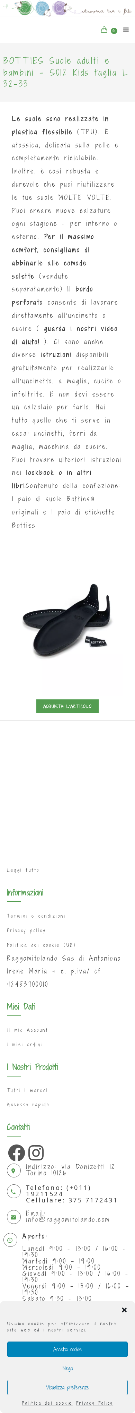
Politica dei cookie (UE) (41, 945)
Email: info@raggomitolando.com (68, 1216)
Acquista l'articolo (67, 706)
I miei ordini (25, 1044)
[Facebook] (15, 1151)
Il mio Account (27, 1030)
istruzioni (56, 354)
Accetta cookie (67, 1349)
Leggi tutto (23, 870)
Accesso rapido (28, 1104)
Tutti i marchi (27, 1090)
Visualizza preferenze (67, 1387)
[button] (124, 1309)
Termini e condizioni (36, 915)
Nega (68, 1368)
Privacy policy (26, 930)
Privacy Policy (94, 1403)
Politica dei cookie (47, 1403)
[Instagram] (35, 1151)
